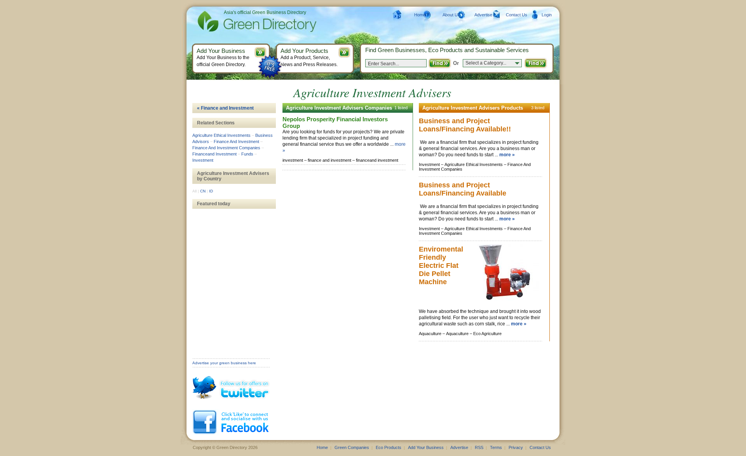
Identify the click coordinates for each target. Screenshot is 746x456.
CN (203, 191)
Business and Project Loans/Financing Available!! (465, 125)
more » (507, 154)
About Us (451, 14)
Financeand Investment (214, 154)
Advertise (483, 14)
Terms (496, 447)
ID (211, 191)
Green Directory (244, 21)
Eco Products (388, 447)
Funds (247, 154)
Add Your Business (426, 447)
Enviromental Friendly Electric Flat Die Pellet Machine (441, 265)
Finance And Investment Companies (226, 147)
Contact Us (516, 14)
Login (547, 14)
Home (419, 14)
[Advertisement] (231, 244)
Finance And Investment (236, 141)
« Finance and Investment (225, 108)
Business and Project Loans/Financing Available (462, 189)
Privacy (516, 447)
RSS (479, 447)
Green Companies (352, 447)
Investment (202, 160)
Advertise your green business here (224, 363)
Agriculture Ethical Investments (221, 135)
